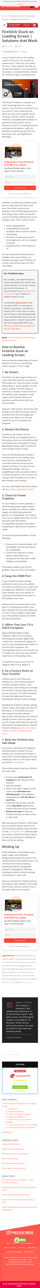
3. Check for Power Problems (17, 1114)
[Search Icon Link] (32, 6)
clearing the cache (17, 831)
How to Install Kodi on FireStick (16, 1154)
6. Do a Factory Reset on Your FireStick (21, 1125)
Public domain (9, 982)
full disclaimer (26, 982)
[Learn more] (20, 4)
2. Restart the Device (14, 1111)
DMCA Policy (31, 1248)
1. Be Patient (11, 1109)
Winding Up (7, 1132)
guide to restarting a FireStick (21, 489)
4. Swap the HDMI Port (15, 1117)
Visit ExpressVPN (20, 1087)
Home (5, 16)
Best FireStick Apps (11, 1158)
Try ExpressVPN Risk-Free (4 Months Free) (20, 1285)
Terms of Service (10, 1248)
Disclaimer (21, 1248)
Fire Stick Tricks (21, 1257)
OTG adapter (18, 762)
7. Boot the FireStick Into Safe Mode (20, 1127)
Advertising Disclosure (14, 1252)
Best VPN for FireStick (12, 1144)
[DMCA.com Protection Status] (20, 1240)
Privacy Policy (28, 1252)
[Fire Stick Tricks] (20, 1232)
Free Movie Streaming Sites (14, 1163)
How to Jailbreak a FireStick (14, 1149)
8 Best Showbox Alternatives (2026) (15, 1195)
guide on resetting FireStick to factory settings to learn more (19, 731)
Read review (20, 1091)
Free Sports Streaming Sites (14, 1168)
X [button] (38, 1283)
